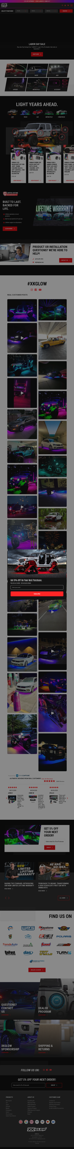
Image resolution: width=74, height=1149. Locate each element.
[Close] (64, 551)
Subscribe (37, 594)
